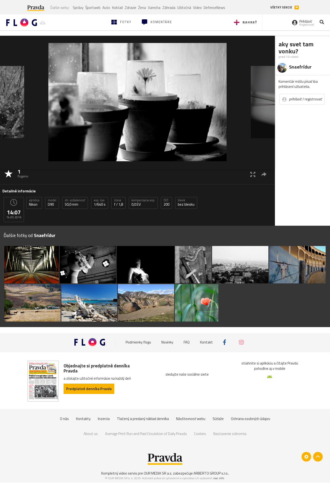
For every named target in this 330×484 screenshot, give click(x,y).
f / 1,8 (118, 202)
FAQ (187, 342)
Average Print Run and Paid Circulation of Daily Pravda (146, 433)
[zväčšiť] (252, 174)
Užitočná (184, 7)
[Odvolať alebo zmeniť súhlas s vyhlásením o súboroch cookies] (306, 457)
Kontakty (83, 418)
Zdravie (130, 7)
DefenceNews (214, 7)
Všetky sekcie (281, 7)
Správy (78, 7)
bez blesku (186, 202)
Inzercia (104, 418)
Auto (106, 7)
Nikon (34, 202)
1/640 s (100, 202)
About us (91, 433)
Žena (142, 7)
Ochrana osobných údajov (250, 418)
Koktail (117, 7)
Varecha (154, 7)
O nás (64, 418)
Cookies (200, 433)
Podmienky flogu (138, 342)
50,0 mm (75, 202)
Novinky (167, 342)
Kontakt (206, 342)
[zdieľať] (263, 174)
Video (197, 7)
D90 (52, 202)
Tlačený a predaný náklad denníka (143, 418)
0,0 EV (143, 202)
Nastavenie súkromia (229, 433)
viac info (218, 478)
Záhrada (168, 7)
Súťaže (218, 418)
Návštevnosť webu (190, 418)
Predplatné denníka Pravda (89, 389)
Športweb (92, 7)
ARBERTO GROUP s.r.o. (211, 473)
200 (166, 202)
